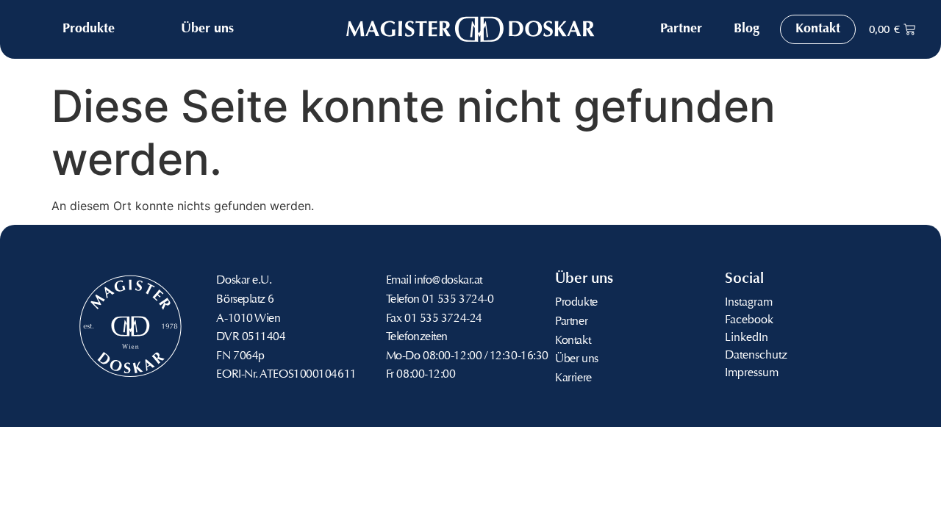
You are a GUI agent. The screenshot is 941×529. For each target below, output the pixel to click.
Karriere (573, 378)
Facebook (749, 320)
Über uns (576, 359)
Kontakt (572, 341)
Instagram (749, 303)
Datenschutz (756, 355)
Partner (571, 322)
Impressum (752, 373)
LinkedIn (746, 338)
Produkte (576, 303)
